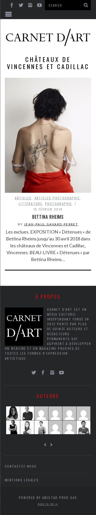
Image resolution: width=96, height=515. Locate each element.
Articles (23, 198)
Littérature (30, 203)
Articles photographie (57, 198)
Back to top (46, 504)
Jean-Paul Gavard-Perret (51, 224)
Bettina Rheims (48, 216)
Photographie (58, 203)
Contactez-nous (21, 466)
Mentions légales (22, 480)
